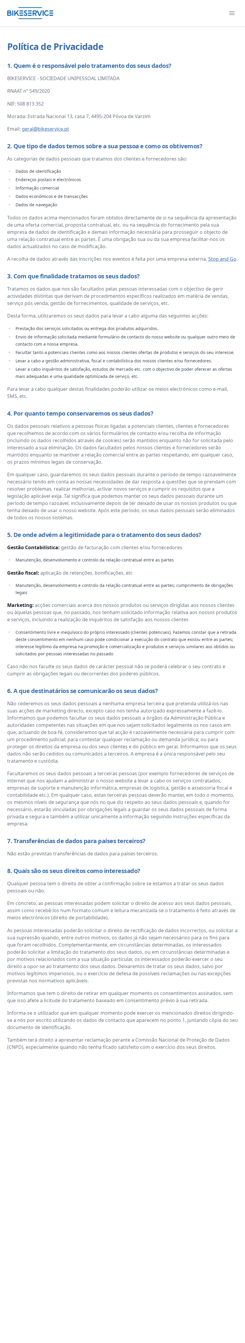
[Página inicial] (30, 13)
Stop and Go (222, 259)
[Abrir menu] (232, 13)
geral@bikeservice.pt (45, 129)
